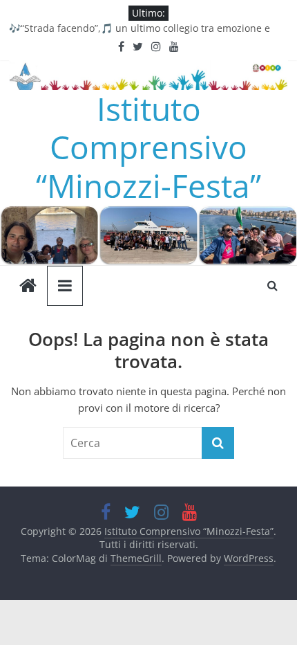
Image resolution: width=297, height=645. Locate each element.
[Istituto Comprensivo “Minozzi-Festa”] (148, 213)
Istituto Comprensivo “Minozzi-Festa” (148, 146)
